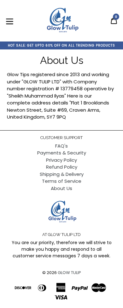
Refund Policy (61, 167)
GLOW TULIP (69, 273)
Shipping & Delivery (62, 174)
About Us (61, 188)
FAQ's (61, 146)
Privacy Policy (61, 160)
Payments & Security (61, 152)
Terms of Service (61, 181)
